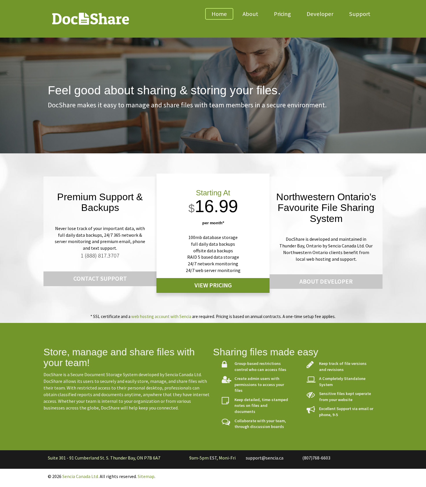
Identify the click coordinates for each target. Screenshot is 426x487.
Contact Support (100, 278)
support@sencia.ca (264, 458)
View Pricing (213, 285)
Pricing (282, 14)
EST (213, 458)
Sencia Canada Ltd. (80, 476)
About (250, 14)
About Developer (326, 281)
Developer (320, 14)
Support (359, 14)
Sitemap (146, 476)
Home (219, 14)
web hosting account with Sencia (161, 316)
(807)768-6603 (316, 458)
